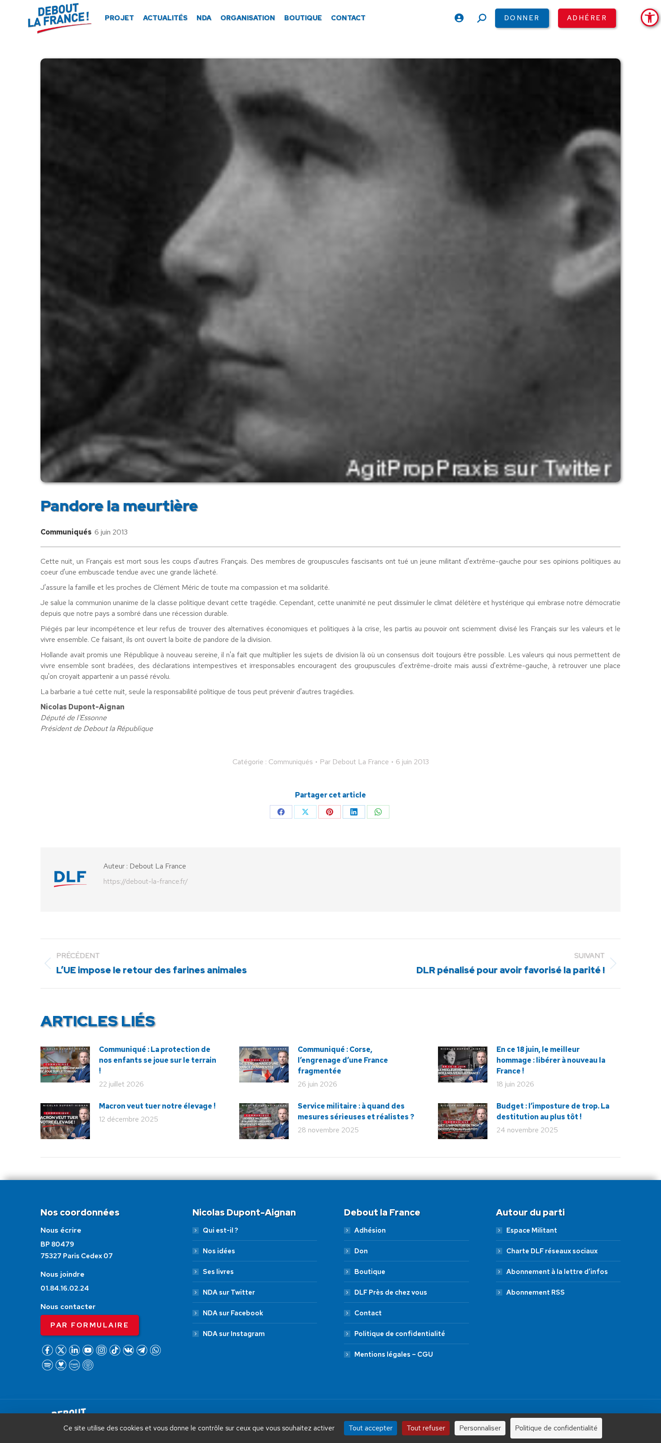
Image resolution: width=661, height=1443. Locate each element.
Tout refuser (425, 1428)
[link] (650, 18)
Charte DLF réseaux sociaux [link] (552, 1251)
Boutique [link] (369, 1271)
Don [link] (361, 1251)
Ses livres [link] (218, 1271)
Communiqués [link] (66, 532)
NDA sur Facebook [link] (233, 1313)
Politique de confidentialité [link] (399, 1333)
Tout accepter (370, 1428)
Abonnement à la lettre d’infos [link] (557, 1271)
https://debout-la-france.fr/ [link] (145, 881)
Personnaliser (480, 1428)
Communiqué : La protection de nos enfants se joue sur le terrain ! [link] (157, 1060)
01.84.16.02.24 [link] (64, 1288)
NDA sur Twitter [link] (229, 1292)
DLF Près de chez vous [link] (390, 1292)
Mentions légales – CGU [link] (393, 1354)
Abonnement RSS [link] (535, 1292)
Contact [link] (368, 1313)
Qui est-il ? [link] (220, 1230)
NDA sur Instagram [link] (234, 1333)
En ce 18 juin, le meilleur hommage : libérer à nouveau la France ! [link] (550, 1060)
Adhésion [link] (370, 1230)
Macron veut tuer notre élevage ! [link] (157, 1106)
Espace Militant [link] (531, 1230)
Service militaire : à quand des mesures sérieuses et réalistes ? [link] (356, 1111)
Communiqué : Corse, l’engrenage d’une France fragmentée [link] (343, 1060)
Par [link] (354, 761)
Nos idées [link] (219, 1251)
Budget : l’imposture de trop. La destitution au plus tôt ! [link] (552, 1111)
